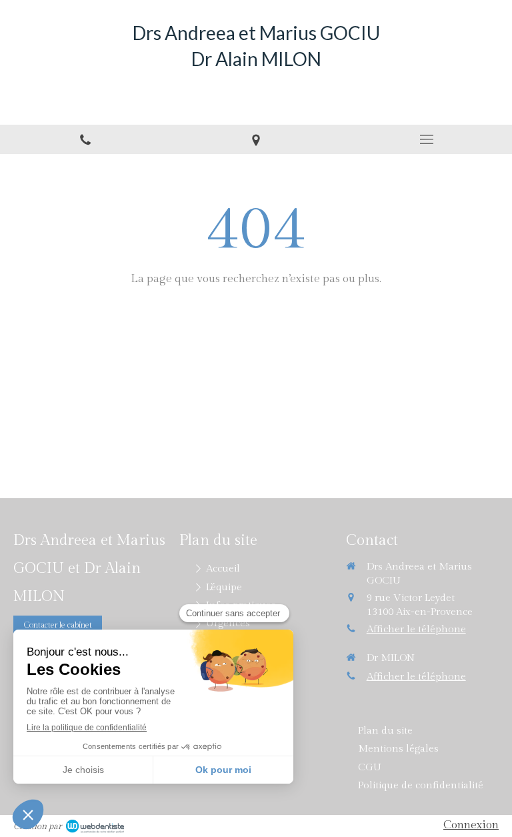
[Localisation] (256, 139)
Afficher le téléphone (416, 629)
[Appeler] (85, 139)
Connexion (471, 825)
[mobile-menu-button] (426, 139)
